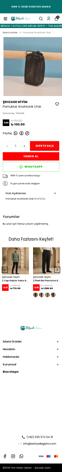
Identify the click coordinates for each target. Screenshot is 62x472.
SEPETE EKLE (44, 146)
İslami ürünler (10, 32)
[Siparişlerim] (48, 18)
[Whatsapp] (21, 456)
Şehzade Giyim (42, 467)
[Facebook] (5, 456)
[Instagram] (13, 456)
